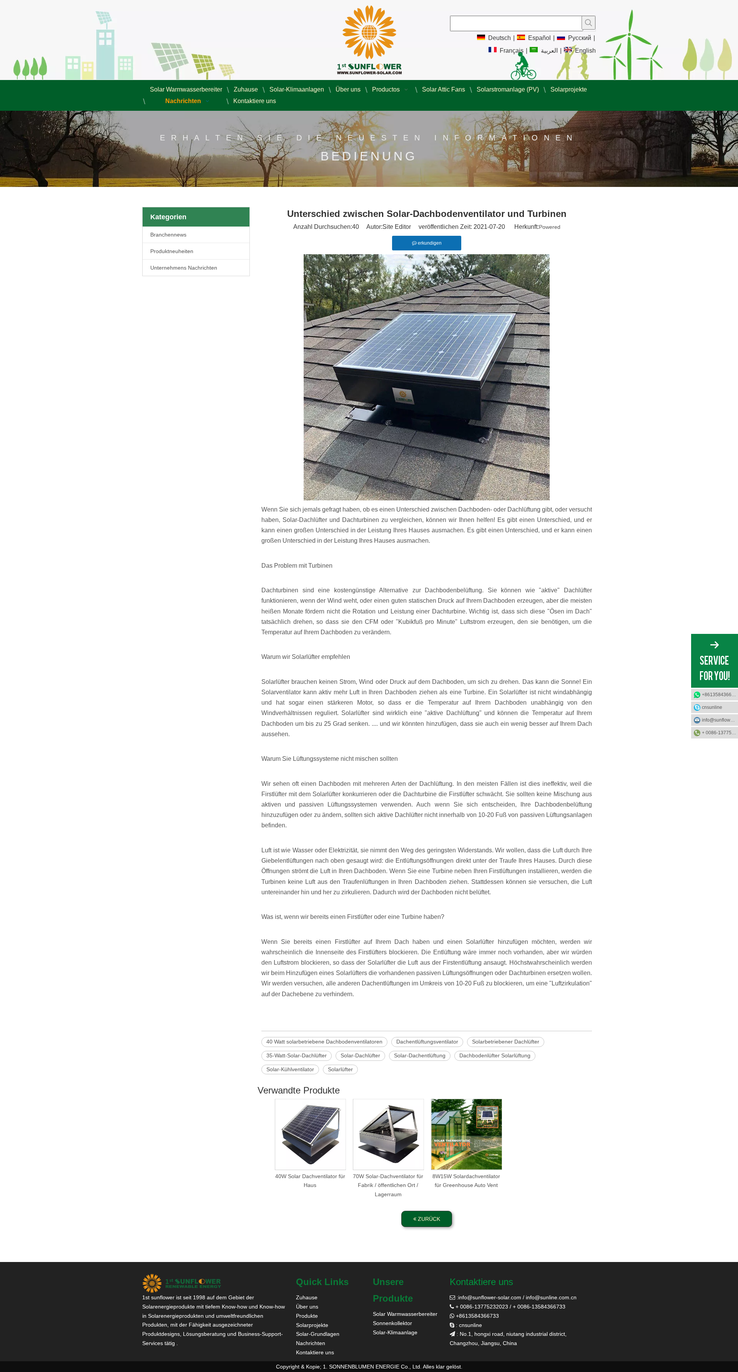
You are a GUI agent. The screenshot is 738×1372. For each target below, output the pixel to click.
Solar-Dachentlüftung (419, 1055)
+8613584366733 (720, 694)
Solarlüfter (340, 1069)
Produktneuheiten (171, 251)
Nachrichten (310, 1343)
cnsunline (712, 707)
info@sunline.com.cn (551, 1297)
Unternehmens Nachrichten (183, 268)
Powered (549, 227)
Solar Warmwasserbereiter (405, 1314)
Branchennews (168, 235)
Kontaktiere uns (315, 1352)
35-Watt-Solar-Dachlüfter (296, 1055)
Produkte (307, 1316)
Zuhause (306, 1297)
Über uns (307, 1307)
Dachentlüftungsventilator (427, 1042)
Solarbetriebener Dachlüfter (505, 1042)
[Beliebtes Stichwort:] (588, 23)
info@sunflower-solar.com (489, 1297)
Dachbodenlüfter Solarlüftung (494, 1055)
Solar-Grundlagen (317, 1334)
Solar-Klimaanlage (395, 1332)
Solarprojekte (312, 1325)
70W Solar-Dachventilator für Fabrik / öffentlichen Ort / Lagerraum (388, 1185)
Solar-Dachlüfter (360, 1055)
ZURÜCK (428, 1219)
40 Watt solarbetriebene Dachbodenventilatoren (324, 1042)
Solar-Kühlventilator (290, 1069)
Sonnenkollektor (392, 1323)
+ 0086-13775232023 (720, 732)
